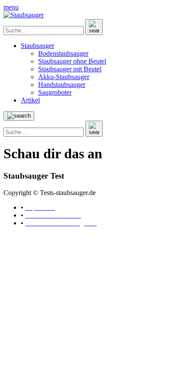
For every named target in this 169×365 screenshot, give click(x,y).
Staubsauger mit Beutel (69, 69)
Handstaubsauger (61, 84)
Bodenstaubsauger (63, 53)
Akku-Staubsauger (63, 76)
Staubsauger (37, 45)
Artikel (30, 100)
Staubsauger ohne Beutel (72, 61)
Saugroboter (55, 92)
